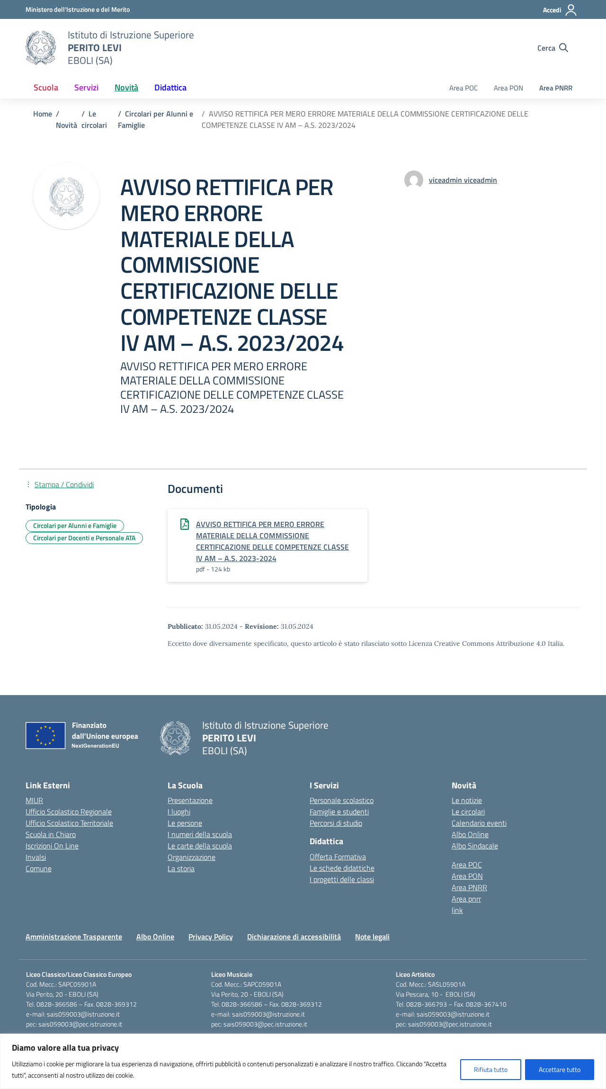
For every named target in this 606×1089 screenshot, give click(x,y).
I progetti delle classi (342, 879)
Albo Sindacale (475, 845)
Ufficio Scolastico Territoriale (69, 823)
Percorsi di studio (336, 823)
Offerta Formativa (338, 856)
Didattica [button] (170, 87)
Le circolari (468, 811)
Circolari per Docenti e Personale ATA (84, 538)
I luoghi (179, 811)
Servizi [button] (86, 87)
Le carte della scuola (200, 845)
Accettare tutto (559, 1069)
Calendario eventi (479, 823)
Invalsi (36, 857)
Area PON (508, 87)
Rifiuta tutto (491, 1069)
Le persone (185, 823)
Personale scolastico (342, 800)
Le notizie (467, 800)
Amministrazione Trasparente (74, 936)
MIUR (34, 800)
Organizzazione (191, 857)
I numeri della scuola (200, 834)
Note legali (372, 936)
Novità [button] (126, 87)
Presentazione (190, 800)
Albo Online (470, 834)
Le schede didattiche (342, 868)
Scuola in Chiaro (51, 834)
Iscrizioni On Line (52, 845)
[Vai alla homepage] (41, 48)
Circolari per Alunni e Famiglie (74, 525)
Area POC (463, 87)
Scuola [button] (46, 87)
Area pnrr (466, 898)
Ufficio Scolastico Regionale (69, 811)
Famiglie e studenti (339, 811)
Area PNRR (555, 87)
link (457, 910)
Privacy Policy (210, 936)
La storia (181, 868)
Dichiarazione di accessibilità (294, 936)
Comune (39, 868)
